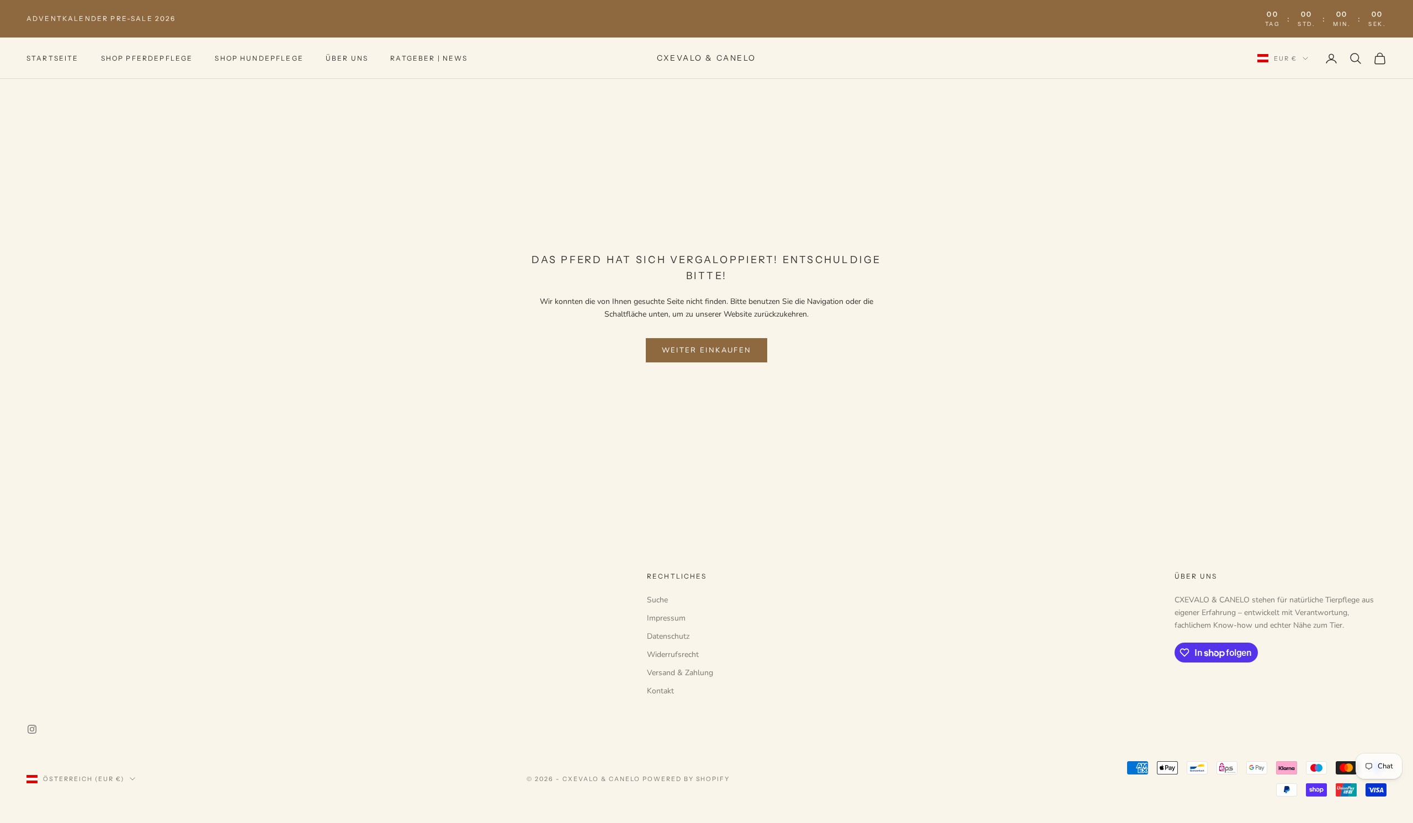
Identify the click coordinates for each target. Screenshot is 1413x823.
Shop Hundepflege (259, 58)
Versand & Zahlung (680, 672)
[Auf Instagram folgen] (32, 729)
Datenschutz (668, 636)
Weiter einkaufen (706, 350)
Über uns (347, 58)
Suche (657, 600)
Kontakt (660, 691)
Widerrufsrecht (673, 654)
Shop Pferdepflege (147, 58)
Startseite (52, 58)
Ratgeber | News (429, 58)
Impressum (666, 618)
